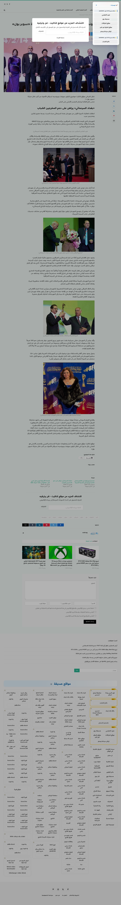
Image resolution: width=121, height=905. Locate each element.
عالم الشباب (105, 41)
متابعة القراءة (60, 38)
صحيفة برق (105, 19)
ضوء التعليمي (106, 15)
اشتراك (41, 31)
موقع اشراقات (106, 23)
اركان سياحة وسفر (105, 31)
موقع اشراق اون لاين (106, 27)
